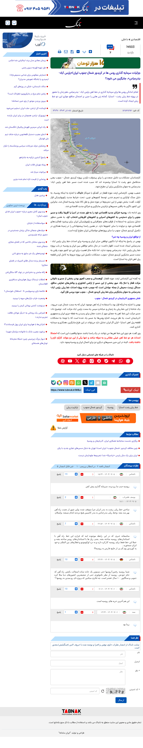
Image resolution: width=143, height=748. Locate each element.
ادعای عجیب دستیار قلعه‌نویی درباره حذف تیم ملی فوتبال (27, 137)
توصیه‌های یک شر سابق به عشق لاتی (28, 253)
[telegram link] (113, 361)
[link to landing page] (73, 23)
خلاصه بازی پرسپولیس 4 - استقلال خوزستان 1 (24, 291)
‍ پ (84, 52)
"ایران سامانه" (65, 733)
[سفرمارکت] (95, 418)
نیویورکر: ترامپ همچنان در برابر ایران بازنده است (28, 118)
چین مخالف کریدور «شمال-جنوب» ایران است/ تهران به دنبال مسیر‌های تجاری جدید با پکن (97, 448)
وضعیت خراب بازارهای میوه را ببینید (29, 298)
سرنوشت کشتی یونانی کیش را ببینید (28, 306)
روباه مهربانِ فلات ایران (36, 165)
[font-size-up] (90, 51)
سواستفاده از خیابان (36, 223)
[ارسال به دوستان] (98, 383)
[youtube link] (70, 361)
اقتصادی (135, 40)
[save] (72, 51)
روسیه (110, 407)
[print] (59, 51)
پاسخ (59, 474)
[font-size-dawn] (78, 51)
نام (138, 652)
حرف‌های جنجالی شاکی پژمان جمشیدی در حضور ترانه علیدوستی (28, 233)
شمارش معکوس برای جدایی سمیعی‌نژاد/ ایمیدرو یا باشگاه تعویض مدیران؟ (29, 77)
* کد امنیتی (134, 689)
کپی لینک (90, 390)
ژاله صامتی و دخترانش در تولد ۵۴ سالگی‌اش (25, 272)
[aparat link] (62, 361)
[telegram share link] (91, 383)
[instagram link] (91, 361)
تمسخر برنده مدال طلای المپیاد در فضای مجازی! (28, 263)
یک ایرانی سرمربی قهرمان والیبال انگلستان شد (25, 127)
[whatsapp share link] (78, 383)
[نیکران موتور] (95, 269)
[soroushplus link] (99, 361)
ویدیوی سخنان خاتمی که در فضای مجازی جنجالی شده (28, 244)
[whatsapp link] (120, 361)
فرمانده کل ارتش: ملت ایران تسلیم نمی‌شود (26, 108)
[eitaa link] (84, 361)
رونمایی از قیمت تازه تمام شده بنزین (29, 179)
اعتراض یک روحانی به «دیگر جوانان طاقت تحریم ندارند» (28, 315)
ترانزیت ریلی (72, 407)
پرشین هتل (39, 195)
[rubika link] (128, 361)
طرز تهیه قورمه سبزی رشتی (34, 68)
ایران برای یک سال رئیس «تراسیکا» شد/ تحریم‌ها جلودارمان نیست (108, 455)
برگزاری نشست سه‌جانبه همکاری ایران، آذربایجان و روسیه (112, 441)
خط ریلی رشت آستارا (128, 407)
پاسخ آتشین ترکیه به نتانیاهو (32, 157)
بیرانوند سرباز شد (38, 172)
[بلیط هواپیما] (26, 40)
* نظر (137, 671)
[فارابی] (95, 63)
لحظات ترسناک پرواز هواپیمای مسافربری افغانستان (28, 282)
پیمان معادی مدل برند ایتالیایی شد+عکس (27, 60)
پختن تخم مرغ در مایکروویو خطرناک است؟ (27, 94)
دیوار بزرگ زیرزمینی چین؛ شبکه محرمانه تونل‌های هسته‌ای (29, 341)
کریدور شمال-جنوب (92, 407)
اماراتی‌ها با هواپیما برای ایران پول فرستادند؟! (24, 324)
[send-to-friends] (66, 51)
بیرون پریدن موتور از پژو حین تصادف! (29, 101)
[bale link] (106, 361)
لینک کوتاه (132, 389)
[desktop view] (14, 22)
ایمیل (137, 661)
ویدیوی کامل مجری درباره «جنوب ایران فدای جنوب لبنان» (26, 214)
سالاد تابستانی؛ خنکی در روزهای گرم (30, 86)
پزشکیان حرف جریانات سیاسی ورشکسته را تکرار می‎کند (26, 148)
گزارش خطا (63, 428)
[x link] (77, 361)
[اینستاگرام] (65, 382)
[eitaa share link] (72, 383)
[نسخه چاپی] (104, 383)
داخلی (124, 40)
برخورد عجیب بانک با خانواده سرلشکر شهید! (25, 332)
